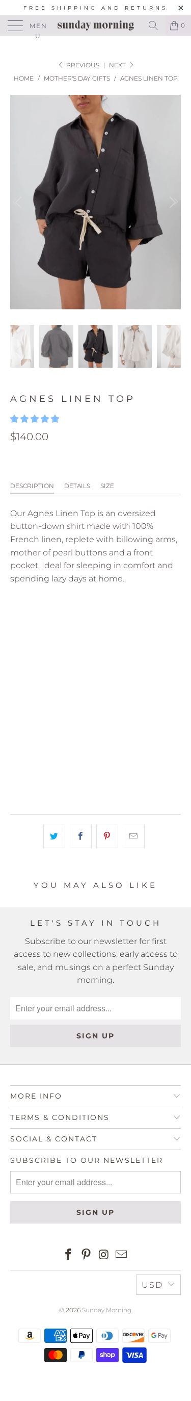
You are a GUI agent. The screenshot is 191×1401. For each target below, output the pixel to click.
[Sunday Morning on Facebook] (68, 1255)
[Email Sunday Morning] (121, 1255)
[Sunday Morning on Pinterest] (86, 1255)
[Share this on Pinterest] (107, 836)
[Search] (153, 25)
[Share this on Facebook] (81, 836)
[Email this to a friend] (134, 836)
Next (118, 65)
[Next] (171, 202)
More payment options (95, 776)
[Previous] (20, 202)
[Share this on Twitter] (54, 836)
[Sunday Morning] (96, 25)
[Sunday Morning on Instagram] (104, 1255)
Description (32, 486)
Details (77, 486)
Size (107, 486)
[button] (34, 419)
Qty (17, 674)
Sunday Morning (106, 1310)
